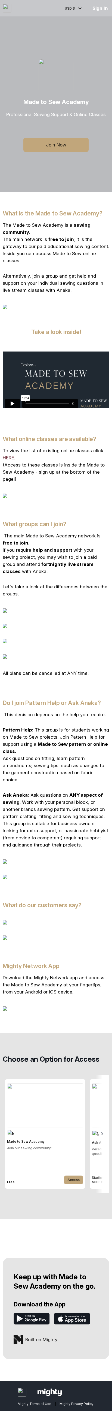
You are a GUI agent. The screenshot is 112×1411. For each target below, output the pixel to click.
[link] (45, 1134)
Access (73, 1180)
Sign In (100, 8)
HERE (8, 457)
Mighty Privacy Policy (77, 1404)
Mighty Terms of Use (34, 1404)
